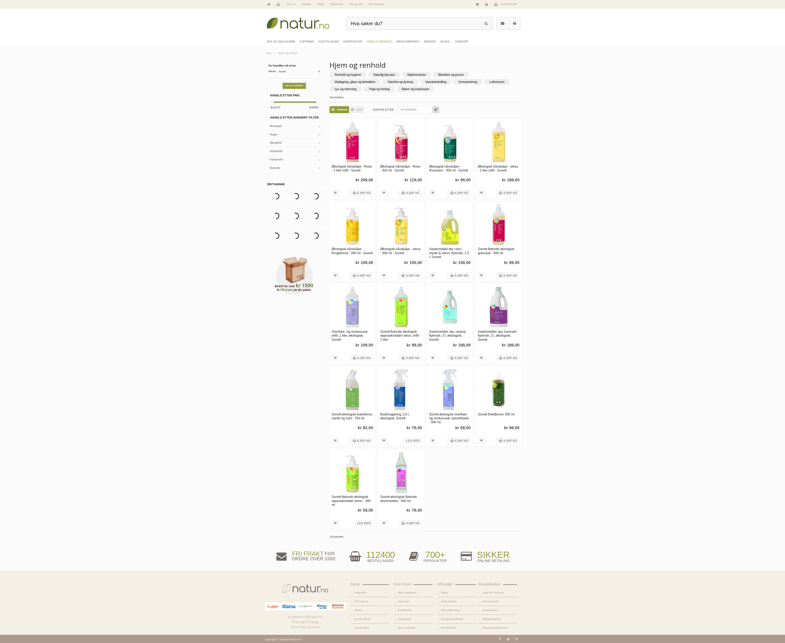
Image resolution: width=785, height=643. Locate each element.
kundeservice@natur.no (305, 617)
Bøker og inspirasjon (415, 89)
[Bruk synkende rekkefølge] (435, 109)
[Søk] (486, 23)
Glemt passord (490, 601)
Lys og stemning (346, 89)
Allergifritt (275, 142)
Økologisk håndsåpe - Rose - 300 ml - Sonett (400, 168)
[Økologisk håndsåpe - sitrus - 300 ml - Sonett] (401, 224)
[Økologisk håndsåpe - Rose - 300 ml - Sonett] (401, 141)
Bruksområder (449, 601)
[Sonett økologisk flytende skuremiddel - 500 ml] (401, 472)
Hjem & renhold (406, 627)
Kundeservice (490, 610)
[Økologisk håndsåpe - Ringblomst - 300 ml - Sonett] (352, 224)
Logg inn (487, 7)
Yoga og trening (379, 89)
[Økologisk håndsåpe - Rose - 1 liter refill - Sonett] (352, 141)
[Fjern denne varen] (319, 72)
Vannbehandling (435, 81)
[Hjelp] (514, 23)
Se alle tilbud (361, 627)
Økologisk (276, 126)
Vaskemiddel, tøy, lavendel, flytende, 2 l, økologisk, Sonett (497, 335)
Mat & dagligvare (407, 592)
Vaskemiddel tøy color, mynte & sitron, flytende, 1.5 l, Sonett (449, 253)
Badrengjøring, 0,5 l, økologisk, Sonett (395, 416)
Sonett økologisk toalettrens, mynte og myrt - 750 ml (352, 416)
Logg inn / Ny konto (493, 592)
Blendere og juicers (451, 74)
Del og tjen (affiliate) (452, 619)
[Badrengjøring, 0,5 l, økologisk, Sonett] (401, 389)
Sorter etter (383, 110)
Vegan (274, 134)
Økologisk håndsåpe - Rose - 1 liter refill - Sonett (352, 168)
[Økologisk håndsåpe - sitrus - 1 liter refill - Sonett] (498, 141)
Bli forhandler (376, 4)
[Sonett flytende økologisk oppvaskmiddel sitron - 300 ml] (352, 472)
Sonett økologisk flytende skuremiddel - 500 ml (398, 498)
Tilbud (320, 4)
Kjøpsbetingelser (491, 619)
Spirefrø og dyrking (400, 81)
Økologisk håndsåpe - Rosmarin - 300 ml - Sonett (448, 168)
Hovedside (360, 592)
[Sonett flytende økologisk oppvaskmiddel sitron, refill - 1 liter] (401, 307)
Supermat (403, 601)
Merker (358, 610)
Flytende (275, 168)
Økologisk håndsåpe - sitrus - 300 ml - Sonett (400, 251)
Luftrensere (497, 81)
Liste (359, 109)
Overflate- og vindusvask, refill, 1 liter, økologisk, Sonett (350, 335)
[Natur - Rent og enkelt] (302, 22)
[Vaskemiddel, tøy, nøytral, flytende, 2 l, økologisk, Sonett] (450, 307)
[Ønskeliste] (477, 4)
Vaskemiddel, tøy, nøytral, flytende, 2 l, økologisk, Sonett (447, 335)
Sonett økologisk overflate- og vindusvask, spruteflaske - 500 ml (449, 418)
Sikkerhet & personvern (495, 627)
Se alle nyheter (362, 619)
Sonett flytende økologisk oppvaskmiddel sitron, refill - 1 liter (400, 335)
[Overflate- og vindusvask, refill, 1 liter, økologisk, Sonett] (352, 307)
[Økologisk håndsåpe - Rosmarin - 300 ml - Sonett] (450, 141)
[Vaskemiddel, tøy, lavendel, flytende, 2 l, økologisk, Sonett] (498, 307)
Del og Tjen (356, 4)
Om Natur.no (361, 601)
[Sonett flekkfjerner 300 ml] (498, 389)
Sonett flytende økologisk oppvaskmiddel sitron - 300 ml (351, 501)
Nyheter (306, 4)
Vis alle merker (294, 86)
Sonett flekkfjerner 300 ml (496, 414)
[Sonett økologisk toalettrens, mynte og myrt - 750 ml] (352, 389)
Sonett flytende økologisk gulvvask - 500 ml (496, 251)
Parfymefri (276, 159)
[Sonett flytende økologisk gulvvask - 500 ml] (498, 224)
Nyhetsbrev (336, 4)
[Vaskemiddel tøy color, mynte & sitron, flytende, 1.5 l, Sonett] (450, 224)
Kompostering (468, 81)
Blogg (444, 592)
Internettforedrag (450, 610)
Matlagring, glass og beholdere (355, 81)
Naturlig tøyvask (384, 74)
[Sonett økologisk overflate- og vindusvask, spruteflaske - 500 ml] (450, 389)
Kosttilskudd (404, 610)
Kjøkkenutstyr (416, 74)
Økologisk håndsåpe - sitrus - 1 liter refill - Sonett (498, 168)
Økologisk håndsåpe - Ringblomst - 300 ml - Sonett (352, 251)
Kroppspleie (404, 619)
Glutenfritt (276, 151)
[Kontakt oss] (502, 23)
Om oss (291, 4)
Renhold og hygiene (348, 74)
